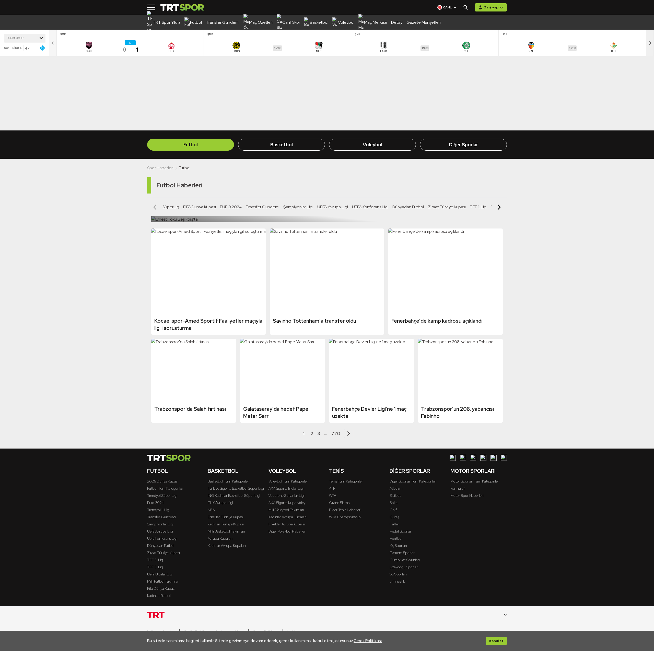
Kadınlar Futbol (159, 595)
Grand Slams (339, 502)
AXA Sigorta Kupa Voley (287, 502)
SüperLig (170, 207)
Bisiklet (395, 495)
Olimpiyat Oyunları (405, 560)
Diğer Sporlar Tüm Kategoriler (413, 481)
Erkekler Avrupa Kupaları (287, 524)
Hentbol (396, 538)
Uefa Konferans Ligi (162, 538)
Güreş (394, 517)
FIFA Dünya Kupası (199, 207)
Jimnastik (397, 581)
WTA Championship (345, 517)
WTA (332, 495)
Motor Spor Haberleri (467, 495)
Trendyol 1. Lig (158, 510)
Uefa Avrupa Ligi (160, 531)
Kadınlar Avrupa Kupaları (227, 545)
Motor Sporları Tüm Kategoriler (474, 481)
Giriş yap (490, 7)
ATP (332, 488)
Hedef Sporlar (400, 531)
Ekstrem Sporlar (402, 552)
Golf (393, 510)
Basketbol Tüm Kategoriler (228, 481)
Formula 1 (457, 488)
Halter (394, 524)
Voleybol (372, 145)
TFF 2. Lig (155, 560)
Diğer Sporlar (463, 145)
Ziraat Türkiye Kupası (447, 207)
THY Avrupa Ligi (220, 502)
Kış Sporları (398, 545)
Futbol (190, 145)
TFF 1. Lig (478, 207)
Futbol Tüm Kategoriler (165, 488)
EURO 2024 (231, 207)
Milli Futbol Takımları (163, 581)
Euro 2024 (155, 502)
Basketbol (281, 145)
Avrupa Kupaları (220, 538)
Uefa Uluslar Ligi (159, 574)
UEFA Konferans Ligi (370, 207)
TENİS (336, 471)
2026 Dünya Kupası (162, 481)
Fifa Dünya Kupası (161, 588)
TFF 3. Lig (155, 567)
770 (335, 433)
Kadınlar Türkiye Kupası (226, 524)
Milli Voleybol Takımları (286, 510)
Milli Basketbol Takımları (226, 531)
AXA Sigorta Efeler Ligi (285, 488)
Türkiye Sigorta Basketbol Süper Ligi (236, 488)
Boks (393, 502)
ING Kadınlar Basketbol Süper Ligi (234, 495)
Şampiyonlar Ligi (298, 207)
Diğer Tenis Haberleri (345, 510)
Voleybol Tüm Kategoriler (288, 481)
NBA (211, 510)
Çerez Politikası (368, 640)
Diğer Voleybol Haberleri (287, 531)
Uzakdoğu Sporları (404, 567)
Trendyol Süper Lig (162, 495)
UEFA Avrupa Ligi (332, 207)
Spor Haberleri (160, 168)
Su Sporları (398, 574)
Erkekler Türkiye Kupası (225, 517)
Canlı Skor (11, 48)
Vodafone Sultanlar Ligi (286, 495)
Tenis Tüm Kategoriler (346, 481)
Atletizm (396, 488)
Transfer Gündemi (262, 207)
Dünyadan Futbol (408, 207)
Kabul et (496, 640)
